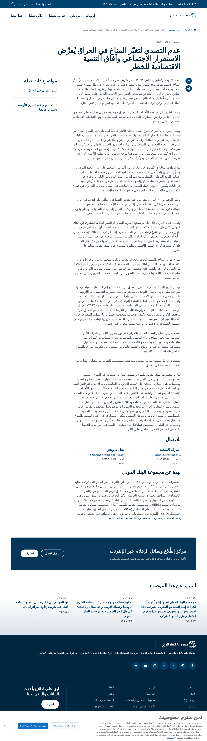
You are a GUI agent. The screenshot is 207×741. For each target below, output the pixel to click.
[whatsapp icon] (183, 666)
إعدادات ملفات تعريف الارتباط (64, 725)
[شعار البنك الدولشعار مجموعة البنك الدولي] (183, 15)
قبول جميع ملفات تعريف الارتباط (33, 725)
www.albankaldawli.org (125, 518)
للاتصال (192, 706)
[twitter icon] (173, 666)
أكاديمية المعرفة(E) (105, 700)
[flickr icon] (136, 666)
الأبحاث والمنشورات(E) (144, 706)
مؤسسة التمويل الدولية (126, 653)
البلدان (152, 687)
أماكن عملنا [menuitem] (36, 16)
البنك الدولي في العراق (42, 90)
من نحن (192, 687)
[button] (188, 88)
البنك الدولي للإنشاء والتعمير (182, 653)
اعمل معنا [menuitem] (17, 16)
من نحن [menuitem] (75, 16)
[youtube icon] (145, 666)
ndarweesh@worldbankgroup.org (107, 454)
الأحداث (111, 687)
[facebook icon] (192, 666)
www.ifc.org (172, 518)
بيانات (112, 693)
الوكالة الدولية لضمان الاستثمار (96, 653)
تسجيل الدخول (52, 553)
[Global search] (13, 4)
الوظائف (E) (190, 700)
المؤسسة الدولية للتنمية (153, 653)
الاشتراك (29, 553)
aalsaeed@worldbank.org (168, 454)
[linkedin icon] (164, 666)
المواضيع (151, 693)
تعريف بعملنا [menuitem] (57, 16)
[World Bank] (175, 645)
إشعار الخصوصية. (174, 737)
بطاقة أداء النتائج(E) (105, 706)
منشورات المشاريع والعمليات (140, 700)
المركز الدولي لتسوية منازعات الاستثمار (58, 653)
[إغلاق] (5, 725)
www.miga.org (153, 518)
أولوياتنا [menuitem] (90, 16)
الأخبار (193, 693)
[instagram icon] (155, 666)
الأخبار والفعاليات (42, 4)
